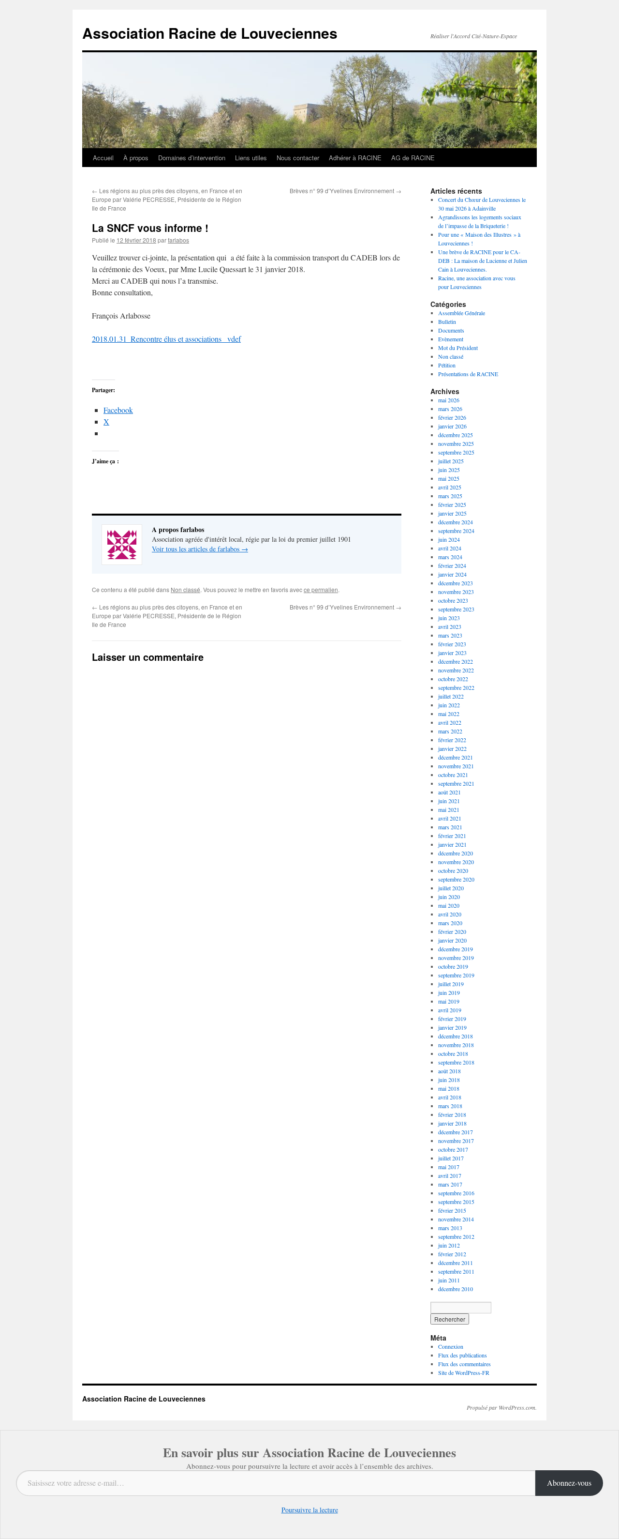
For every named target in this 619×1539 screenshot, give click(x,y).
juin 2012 (449, 1245)
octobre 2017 (453, 1149)
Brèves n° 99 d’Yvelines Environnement (345, 190)
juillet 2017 (451, 1158)
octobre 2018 (453, 1053)
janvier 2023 (452, 652)
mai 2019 (448, 1001)
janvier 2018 (452, 1123)
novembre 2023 (456, 591)
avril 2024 (449, 548)
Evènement (450, 339)
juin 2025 (449, 469)
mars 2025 (450, 496)
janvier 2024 (452, 574)
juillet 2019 (451, 984)
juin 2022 (449, 705)
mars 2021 (450, 827)
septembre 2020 (456, 879)
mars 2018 (450, 1106)
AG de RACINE (413, 157)
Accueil (103, 157)
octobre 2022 (453, 679)
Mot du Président (458, 347)
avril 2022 (449, 722)
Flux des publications (462, 1355)
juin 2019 (449, 992)
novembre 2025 (456, 443)
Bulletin (447, 321)
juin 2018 (449, 1079)
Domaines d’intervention (191, 157)
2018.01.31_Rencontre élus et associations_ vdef (166, 339)
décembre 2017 (455, 1132)
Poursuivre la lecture (309, 1509)
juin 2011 (449, 1280)
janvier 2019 (452, 1027)
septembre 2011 (456, 1271)
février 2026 (452, 417)
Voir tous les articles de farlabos (200, 548)
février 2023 (452, 644)
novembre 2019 (456, 957)
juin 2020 (449, 896)
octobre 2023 (453, 600)
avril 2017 (449, 1175)
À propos (135, 157)
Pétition (447, 365)
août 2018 (449, 1071)
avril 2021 (449, 818)
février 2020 (452, 931)
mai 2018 (448, 1088)
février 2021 (452, 835)
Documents (451, 330)
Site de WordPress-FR (463, 1372)
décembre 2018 (455, 1036)
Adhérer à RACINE (355, 157)
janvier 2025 (452, 513)
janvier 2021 (452, 844)
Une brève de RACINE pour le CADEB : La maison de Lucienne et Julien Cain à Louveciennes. (482, 260)
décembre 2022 (455, 661)
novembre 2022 (456, 670)
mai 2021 (448, 809)
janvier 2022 (452, 748)
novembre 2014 (456, 1219)
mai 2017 (448, 1167)
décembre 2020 (455, 853)
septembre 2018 (456, 1062)
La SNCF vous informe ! (150, 227)
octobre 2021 (453, 774)
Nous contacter (298, 157)
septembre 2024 (456, 530)
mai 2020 (448, 905)
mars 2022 (450, 731)
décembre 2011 (455, 1262)
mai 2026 (448, 400)
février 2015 (452, 1210)
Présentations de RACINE (468, 374)
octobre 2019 (453, 966)
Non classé (185, 589)
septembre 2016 (456, 1193)
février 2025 (452, 504)
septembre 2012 (456, 1236)
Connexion (450, 1346)
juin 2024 (449, 539)
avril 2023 (449, 626)
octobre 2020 (453, 870)
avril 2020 (449, 914)
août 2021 (449, 792)
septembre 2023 (456, 609)
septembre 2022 (456, 687)
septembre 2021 (456, 783)
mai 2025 (448, 478)
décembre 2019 (455, 949)
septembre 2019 (456, 975)
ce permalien (321, 589)
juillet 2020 (451, 888)
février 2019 (452, 1018)
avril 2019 (449, 1010)
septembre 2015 (456, 1201)
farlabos (178, 240)
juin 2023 (449, 618)
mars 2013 (450, 1228)
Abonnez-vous (569, 1483)
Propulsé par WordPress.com (501, 1407)
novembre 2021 (456, 766)
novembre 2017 (456, 1140)
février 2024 (452, 565)
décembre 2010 (455, 1289)
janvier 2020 (452, 940)
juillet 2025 (451, 461)
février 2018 (452, 1114)
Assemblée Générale (461, 313)
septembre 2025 (456, 452)
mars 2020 (450, 923)
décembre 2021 (455, 757)
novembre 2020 (456, 862)
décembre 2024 (455, 522)
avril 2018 (449, 1097)
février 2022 (452, 740)
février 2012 (452, 1254)
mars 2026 (450, 408)
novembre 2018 (456, 1045)
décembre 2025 (455, 435)
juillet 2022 (451, 696)
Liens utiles (251, 157)
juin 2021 (449, 801)
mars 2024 (450, 557)
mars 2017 (450, 1184)
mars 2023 (450, 635)
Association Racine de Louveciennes (210, 32)
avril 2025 (449, 487)
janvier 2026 (452, 426)
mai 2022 (448, 713)
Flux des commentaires (464, 1364)
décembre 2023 (455, 583)
